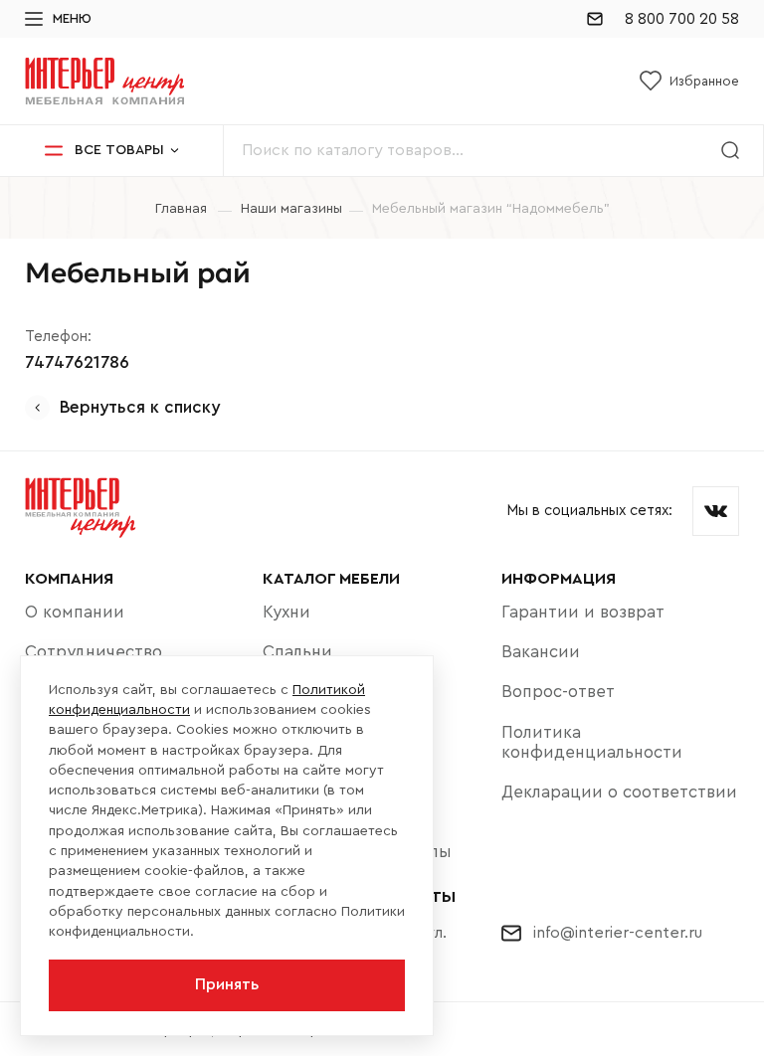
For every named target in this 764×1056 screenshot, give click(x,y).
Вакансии (540, 651)
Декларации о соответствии (619, 792)
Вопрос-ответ (558, 691)
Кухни (286, 612)
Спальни (297, 651)
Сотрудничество (93, 651)
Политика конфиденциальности (591, 742)
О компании (74, 612)
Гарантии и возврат (583, 612)
